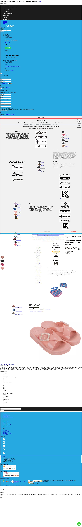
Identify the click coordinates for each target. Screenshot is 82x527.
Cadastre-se (12, 70)
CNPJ (1, 97)
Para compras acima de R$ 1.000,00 (9, 7)
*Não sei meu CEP (47, 309)
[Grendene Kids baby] (65, 212)
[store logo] (10, 27)
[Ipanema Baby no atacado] (64, 217)
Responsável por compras (4, 107)
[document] (41, 2)
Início (66, 235)
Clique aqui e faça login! (10, 114)
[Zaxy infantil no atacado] (64, 198)
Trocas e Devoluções (6, 423)
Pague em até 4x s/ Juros (8, 9)
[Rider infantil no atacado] (64, 183)
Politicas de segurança (6, 425)
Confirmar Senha (3, 102)
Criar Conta (5, 22)
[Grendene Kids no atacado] (64, 180)
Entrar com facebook (8, 66)
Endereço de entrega (6, 431)
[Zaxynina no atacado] (65, 229)
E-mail (1, 80)
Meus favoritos (5, 434)
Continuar (10, 83)
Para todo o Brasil (6, 19)
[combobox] (5, 30)
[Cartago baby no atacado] (65, 208)
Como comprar (5, 420)
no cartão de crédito (6, 11)
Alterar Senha (5, 432)
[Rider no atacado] (17, 180)
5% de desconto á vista (8, 13)
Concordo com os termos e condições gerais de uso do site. (18, 109)
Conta (66, 233)
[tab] (41, 115)
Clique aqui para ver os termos (28, 109)
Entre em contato (4, 456)
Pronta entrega (5, 17)
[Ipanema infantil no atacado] (64, 188)
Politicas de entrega (6, 426)
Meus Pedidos (5, 430)
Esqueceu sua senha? (4, 83)
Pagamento (5, 422)
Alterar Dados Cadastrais (7, 433)
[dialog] (41, 493)
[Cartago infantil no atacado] (64, 175)
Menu (1, 115)
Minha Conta (5, 21)
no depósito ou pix (6, 15)
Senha (1, 82)
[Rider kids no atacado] (64, 221)
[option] (2, 257)
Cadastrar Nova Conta (4, 110)
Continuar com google (16, 66)
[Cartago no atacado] (17, 163)
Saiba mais (39, 1)
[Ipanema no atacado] (17, 169)
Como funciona (5, 421)
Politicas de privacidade (7, 424)
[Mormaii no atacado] (17, 176)
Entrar (4, 23)
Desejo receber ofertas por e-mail (7, 108)
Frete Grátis (7, 5)
